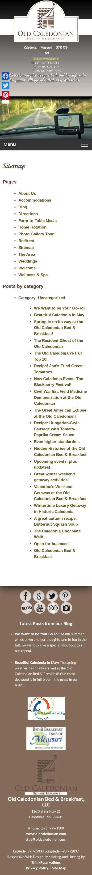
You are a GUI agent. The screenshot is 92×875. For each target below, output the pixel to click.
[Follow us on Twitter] (52, 596)
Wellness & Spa (33, 275)
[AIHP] (46, 721)
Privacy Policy (37, 868)
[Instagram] (66, 608)
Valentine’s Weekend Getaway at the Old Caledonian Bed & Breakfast (60, 493)
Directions (28, 214)
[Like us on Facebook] (26, 596)
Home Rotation (32, 227)
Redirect (26, 241)
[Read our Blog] (27, 608)
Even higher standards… (57, 441)
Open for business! (52, 544)
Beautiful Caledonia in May (59, 315)
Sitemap (26, 247)
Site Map (59, 868)
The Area (26, 254)
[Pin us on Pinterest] (65, 596)
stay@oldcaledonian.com (46, 840)
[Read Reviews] (53, 608)
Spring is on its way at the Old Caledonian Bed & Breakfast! (58, 328)
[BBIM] (46, 751)
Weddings (27, 261)
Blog (22, 207)
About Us (27, 193)
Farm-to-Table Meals (37, 220)
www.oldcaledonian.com (46, 834)
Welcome (27, 268)
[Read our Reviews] (39, 596)
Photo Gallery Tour (36, 234)
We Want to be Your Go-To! (59, 308)
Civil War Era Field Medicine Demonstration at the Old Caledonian (60, 397)
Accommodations (34, 200)
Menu (10, 144)
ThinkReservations (46, 863)
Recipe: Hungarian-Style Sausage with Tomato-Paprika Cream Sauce (56, 429)
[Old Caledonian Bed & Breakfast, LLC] (46, 32)
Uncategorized (51, 298)
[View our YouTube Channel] (40, 608)
